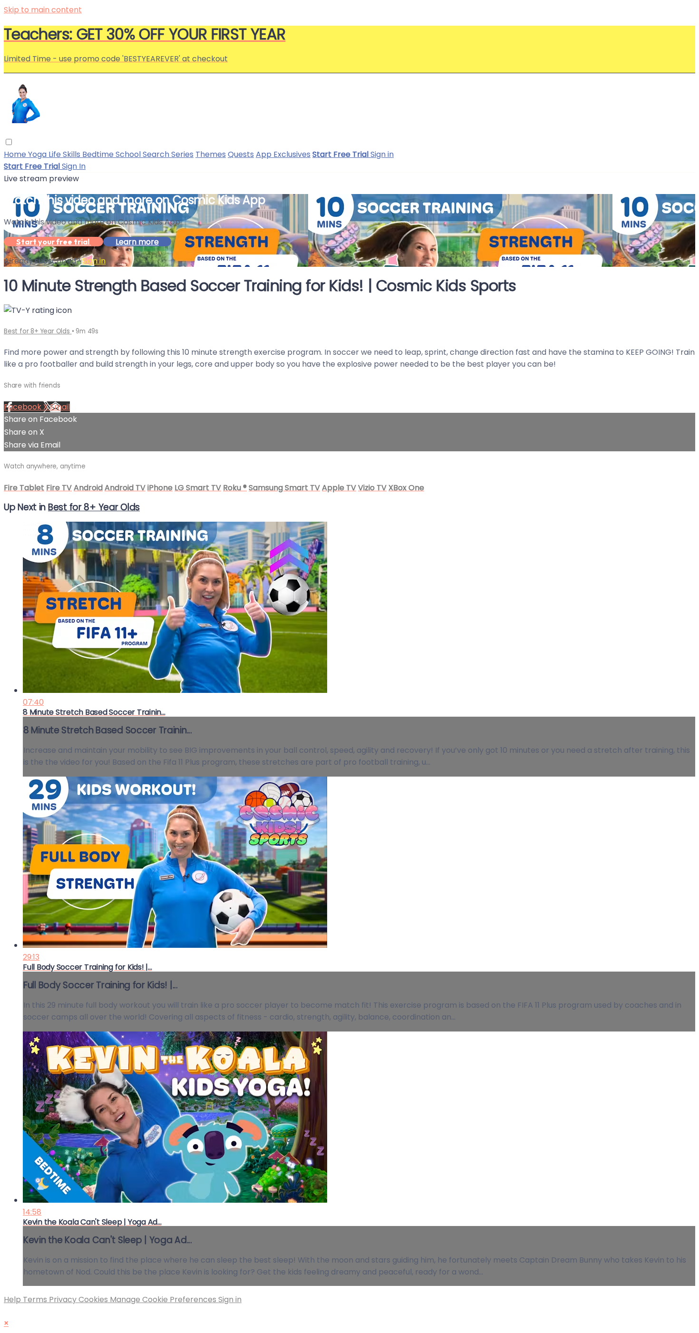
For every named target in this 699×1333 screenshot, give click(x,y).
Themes (210, 154)
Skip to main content (43, 9)
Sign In (74, 166)
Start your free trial (53, 241)
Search (157, 154)
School (129, 154)
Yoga (38, 154)
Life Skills (65, 154)
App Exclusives (283, 154)
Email (60, 406)
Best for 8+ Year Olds (38, 331)
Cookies (94, 1299)
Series (182, 154)
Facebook (23, 406)
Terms (36, 1299)
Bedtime (99, 154)
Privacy (63, 1299)
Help (13, 1299)
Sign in (382, 154)
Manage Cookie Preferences (164, 1299)
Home (16, 154)
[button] (9, 142)
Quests (241, 154)
